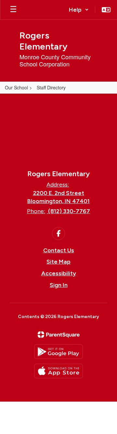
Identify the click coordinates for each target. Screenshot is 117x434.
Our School (16, 87)
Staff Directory (51, 87)
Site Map (58, 261)
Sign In (59, 285)
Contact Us (58, 250)
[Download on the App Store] (58, 371)
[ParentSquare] (58, 334)
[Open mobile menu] (13, 9)
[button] (78, 9)
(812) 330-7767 (69, 211)
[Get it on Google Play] (58, 351)
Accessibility (58, 273)
